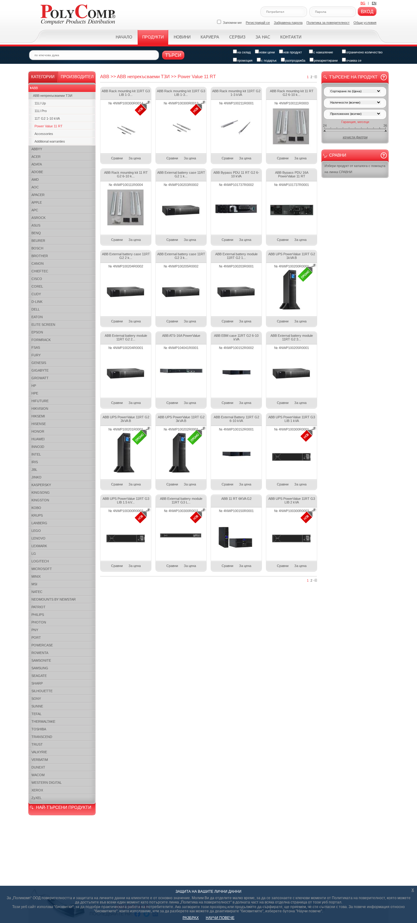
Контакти (290, 37)
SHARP (37, 683)
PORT (36, 637)
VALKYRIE (39, 752)
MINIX (36, 576)
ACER (36, 156)
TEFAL (36, 714)
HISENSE (38, 424)
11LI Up (40, 103)
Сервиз (237, 37)
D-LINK (36, 301)
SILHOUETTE (42, 691)
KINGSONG (40, 492)
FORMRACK (41, 340)
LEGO (36, 530)
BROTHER (39, 256)
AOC (35, 187)
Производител (77, 76)
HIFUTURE (40, 401)
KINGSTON (40, 500)
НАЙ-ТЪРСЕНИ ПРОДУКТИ (63, 807)
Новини (182, 37)
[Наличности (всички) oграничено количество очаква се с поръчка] (355, 103)
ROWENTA (39, 653)
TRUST (37, 744)
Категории (42, 76)
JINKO (36, 477)
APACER (38, 195)
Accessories (43, 134)
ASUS (35, 225)
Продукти (153, 37)
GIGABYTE (40, 370)
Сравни (117, 158)
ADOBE (37, 172)
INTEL (36, 454)
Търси (173, 55)
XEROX (37, 790)
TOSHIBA (38, 729)
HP (33, 385)
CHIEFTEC (39, 271)
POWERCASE (42, 645)
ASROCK (38, 218)
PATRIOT (38, 607)
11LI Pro (40, 111)
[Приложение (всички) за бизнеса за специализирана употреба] (355, 114)
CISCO (36, 279)
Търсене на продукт (353, 76)
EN (374, 3)
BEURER (38, 240)
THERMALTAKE (43, 721)
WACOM (38, 775)
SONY (36, 698)
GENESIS (38, 363)
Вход (367, 11)
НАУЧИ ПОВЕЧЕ (220, 918)
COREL (37, 286)
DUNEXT (38, 767)
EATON (37, 317)
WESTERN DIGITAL (46, 782)
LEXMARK (39, 546)
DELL (35, 309)
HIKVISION (39, 408)
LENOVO (38, 538)
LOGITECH (40, 561)
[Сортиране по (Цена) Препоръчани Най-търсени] (355, 91)
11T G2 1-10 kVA (47, 118)
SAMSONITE (41, 660)
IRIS (34, 462)
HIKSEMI (38, 416)
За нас (263, 37)
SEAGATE (39, 676)
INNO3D (37, 447)
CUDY (36, 294)
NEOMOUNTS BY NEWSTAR (53, 599)
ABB (34, 88)
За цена (135, 158)
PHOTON (38, 622)
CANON (37, 263)
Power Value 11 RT (48, 126)
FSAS (35, 347)
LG (33, 553)
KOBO (36, 508)
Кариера (210, 37)
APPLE (36, 202)
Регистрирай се (258, 22)
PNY (34, 630)
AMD (35, 179)
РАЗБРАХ (191, 918)
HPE (34, 393)
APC (34, 210)
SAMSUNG (39, 668)
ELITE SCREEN (43, 324)
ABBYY (36, 149)
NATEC (36, 592)
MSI (34, 584)
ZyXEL (36, 798)
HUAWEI (38, 439)
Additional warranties (49, 141)
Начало (124, 37)
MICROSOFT (41, 569)
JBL (34, 469)
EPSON (37, 332)
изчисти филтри (355, 137)
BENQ (36, 233)
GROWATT (40, 378)
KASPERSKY (41, 485)
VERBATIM (39, 759)
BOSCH (37, 248)
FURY (36, 355)
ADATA (36, 164)
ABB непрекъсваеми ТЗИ (52, 95)
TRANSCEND (41, 737)
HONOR (37, 431)
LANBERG (39, 523)
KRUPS (37, 515)
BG (363, 3)
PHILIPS (37, 614)
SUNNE (37, 706)
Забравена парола (288, 22)
